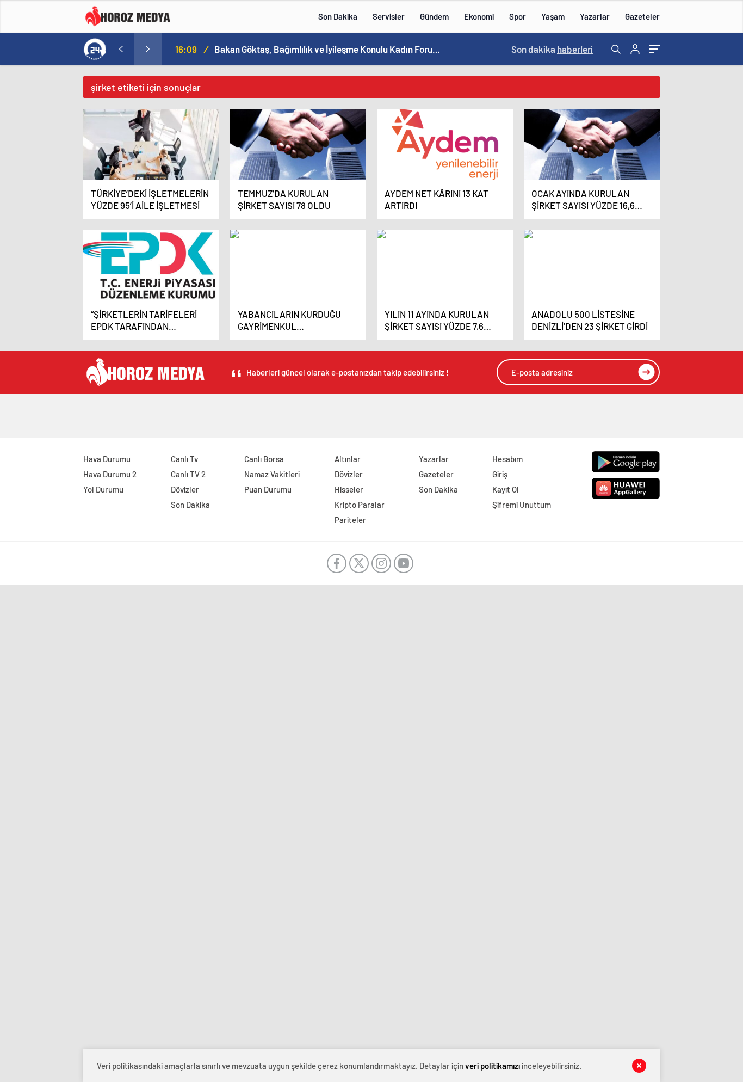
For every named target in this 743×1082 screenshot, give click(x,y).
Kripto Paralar (360, 504)
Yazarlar (595, 16)
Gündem (434, 16)
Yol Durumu (103, 489)
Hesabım (507, 459)
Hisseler (349, 489)
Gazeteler (642, 16)
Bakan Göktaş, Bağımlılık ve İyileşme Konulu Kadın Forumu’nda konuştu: (328, 49)
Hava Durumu (107, 459)
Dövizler (185, 489)
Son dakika (552, 49)
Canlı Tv (184, 459)
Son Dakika (337, 16)
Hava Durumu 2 (110, 474)
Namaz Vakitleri (272, 474)
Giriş (499, 474)
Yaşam (553, 16)
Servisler (389, 16)
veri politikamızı (492, 1066)
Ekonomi (479, 16)
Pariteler (350, 520)
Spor (517, 16)
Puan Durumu (268, 489)
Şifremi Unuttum (521, 504)
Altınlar (348, 459)
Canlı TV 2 (188, 474)
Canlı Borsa (264, 459)
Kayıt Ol (505, 489)
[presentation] (120, 49)
